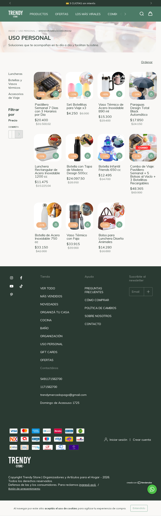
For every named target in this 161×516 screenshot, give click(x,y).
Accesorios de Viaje (15, 96)
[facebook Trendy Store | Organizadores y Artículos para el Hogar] (21, 278)
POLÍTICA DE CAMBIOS (100, 308)
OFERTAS (61, 14)
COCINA (46, 320)
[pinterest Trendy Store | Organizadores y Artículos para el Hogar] (11, 294)
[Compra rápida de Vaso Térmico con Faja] (87, 224)
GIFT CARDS (48, 352)
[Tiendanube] (139, 483)
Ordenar (147, 62)
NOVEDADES (49, 304)
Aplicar (19, 134)
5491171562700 (51, 379)
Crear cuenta (142, 440)
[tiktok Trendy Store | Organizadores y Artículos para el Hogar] (21, 286)
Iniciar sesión (118, 440)
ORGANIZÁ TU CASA (54, 312)
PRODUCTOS (39, 14)
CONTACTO (93, 324)
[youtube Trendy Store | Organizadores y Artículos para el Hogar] (11, 286)
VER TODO (47, 288)
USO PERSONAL (26, 31)
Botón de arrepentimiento (24, 488)
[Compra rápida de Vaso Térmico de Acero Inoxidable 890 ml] (119, 94)
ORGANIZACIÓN (51, 336)
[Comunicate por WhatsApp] (152, 489)
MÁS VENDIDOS (51, 296)
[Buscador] (142, 14)
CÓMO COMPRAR (97, 300)
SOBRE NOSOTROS (98, 316)
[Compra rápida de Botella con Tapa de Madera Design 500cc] (87, 156)
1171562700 (48, 387)
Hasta (13, 127)
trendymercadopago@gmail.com (63, 395)
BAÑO (44, 328)
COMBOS (114, 14)
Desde (10, 127)
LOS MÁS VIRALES (88, 14)
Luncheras (15, 74)
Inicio (11, 31)
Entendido (139, 508)
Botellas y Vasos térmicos (15, 84)
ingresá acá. (87, 485)
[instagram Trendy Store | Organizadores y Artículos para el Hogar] (11, 278)
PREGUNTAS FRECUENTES (94, 290)
